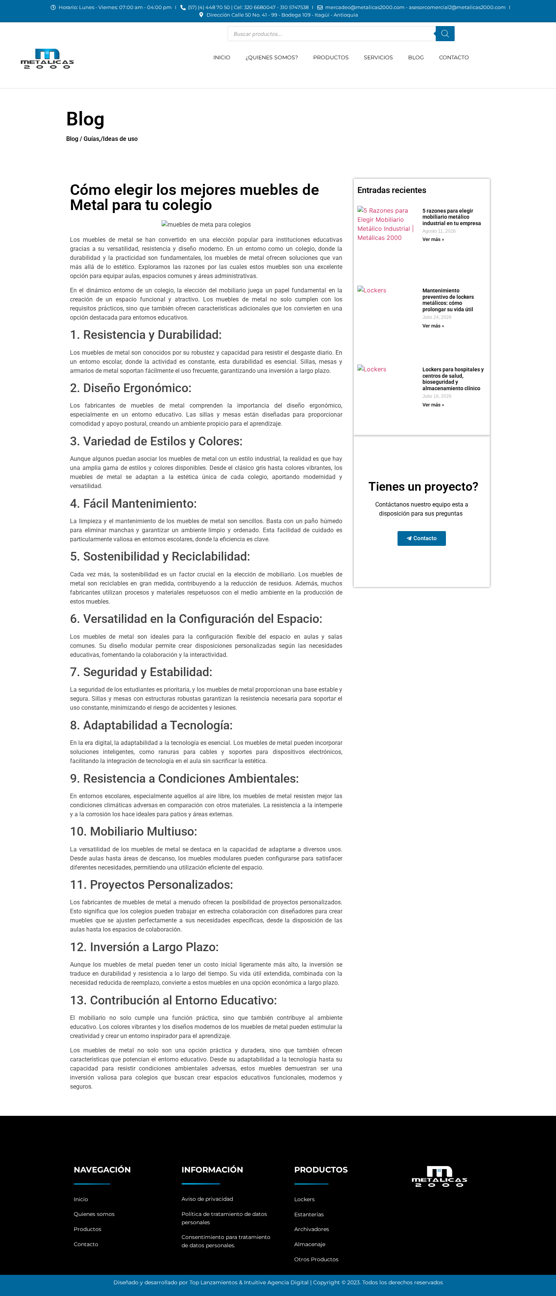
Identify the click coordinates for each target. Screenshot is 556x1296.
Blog (416, 57)
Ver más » (433, 239)
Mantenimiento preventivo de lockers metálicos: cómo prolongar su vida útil (448, 299)
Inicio (221, 57)
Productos (331, 57)
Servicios (378, 57)
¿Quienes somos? (271, 57)
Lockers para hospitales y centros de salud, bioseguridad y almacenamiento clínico (453, 378)
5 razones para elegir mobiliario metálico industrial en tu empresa (451, 217)
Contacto (454, 57)
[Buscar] (445, 33)
